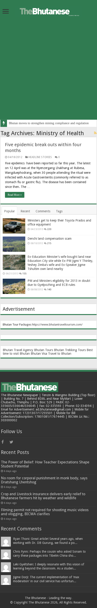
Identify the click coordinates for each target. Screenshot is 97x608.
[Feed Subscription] (95, 133)
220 (49, 229)
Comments (43, 211)
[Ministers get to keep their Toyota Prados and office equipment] (14, 226)
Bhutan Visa (39, 353)
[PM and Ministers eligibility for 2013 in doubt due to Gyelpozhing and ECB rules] (14, 286)
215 (49, 243)
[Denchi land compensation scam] (14, 244)
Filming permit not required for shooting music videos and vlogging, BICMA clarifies (45, 512)
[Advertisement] (48, 71)
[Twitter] (13, 442)
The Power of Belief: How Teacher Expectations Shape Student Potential (45, 464)
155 (24, 273)
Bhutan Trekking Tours (70, 350)
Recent (25, 211)
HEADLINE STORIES (40, 157)
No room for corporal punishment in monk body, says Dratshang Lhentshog (44, 480)
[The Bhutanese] (48, 10)
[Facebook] (5, 442)
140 (49, 289)
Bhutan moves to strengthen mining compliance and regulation (49, 123)
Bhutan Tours (43, 350)
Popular (9, 211)
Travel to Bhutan (59, 353)
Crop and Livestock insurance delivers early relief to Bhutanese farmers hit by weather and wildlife (43, 496)
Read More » (15, 194)
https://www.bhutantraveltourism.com (56, 324)
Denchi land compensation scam (50, 238)
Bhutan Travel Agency (18, 350)
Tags (59, 211)
